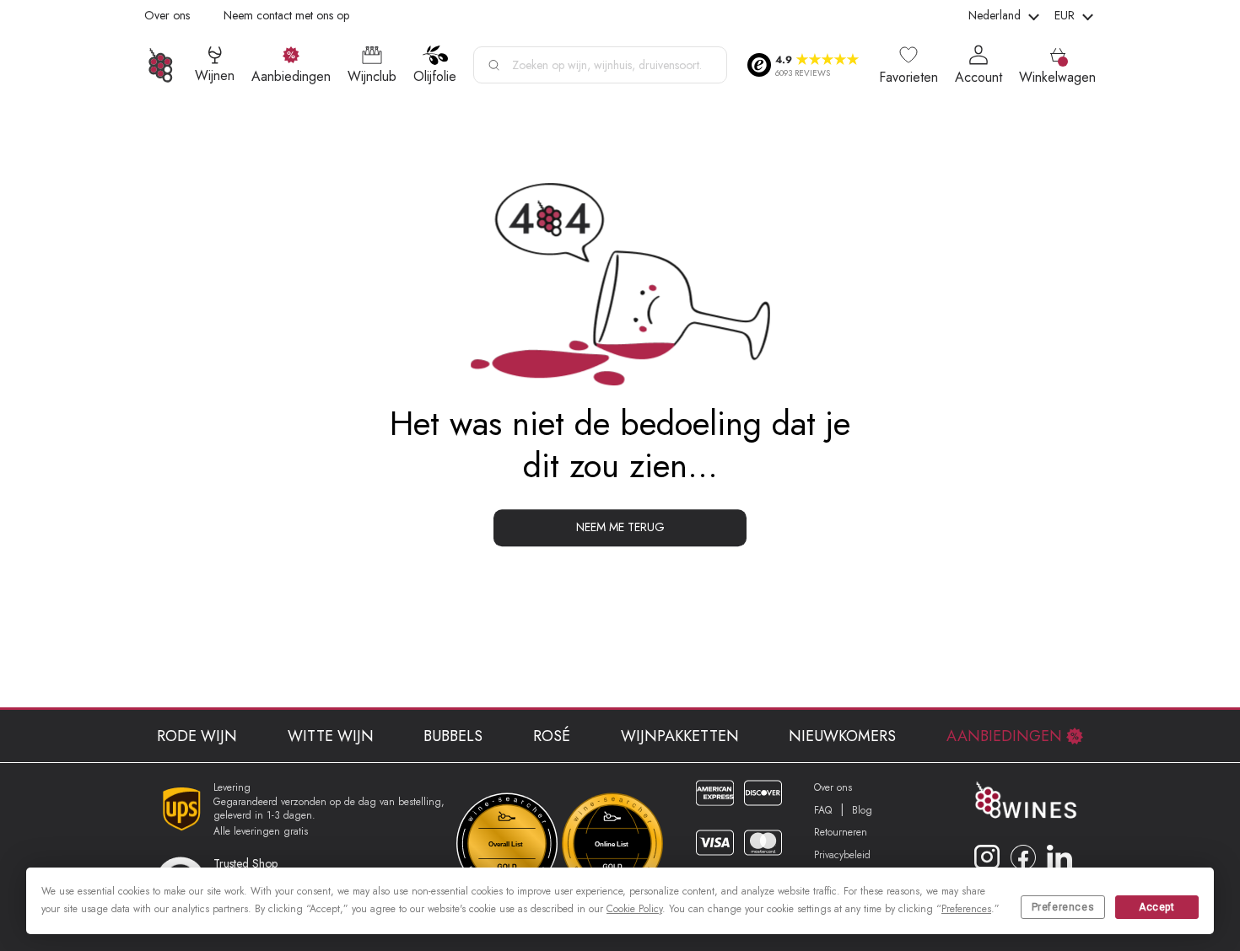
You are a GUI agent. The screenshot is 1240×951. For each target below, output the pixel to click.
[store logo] (161, 64)
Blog (862, 810)
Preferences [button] (966, 908)
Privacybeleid (842, 854)
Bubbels (453, 736)
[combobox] (600, 64)
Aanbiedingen (1004, 736)
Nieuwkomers (842, 736)
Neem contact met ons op (286, 15)
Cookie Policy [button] (634, 908)
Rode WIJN (197, 736)
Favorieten (908, 77)
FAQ (823, 810)
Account (978, 77)
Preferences (1063, 907)
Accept (1157, 907)
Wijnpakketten (680, 736)
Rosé (551, 736)
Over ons (167, 15)
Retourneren (840, 832)
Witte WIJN (331, 736)
